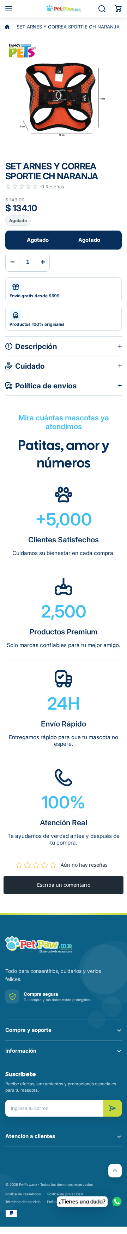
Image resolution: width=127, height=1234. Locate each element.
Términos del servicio (23, 1202)
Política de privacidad (65, 1194)
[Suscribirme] (112, 1108)
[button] (118, 8)
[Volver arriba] (115, 1170)
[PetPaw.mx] (63, 9)
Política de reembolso (23, 1194)
